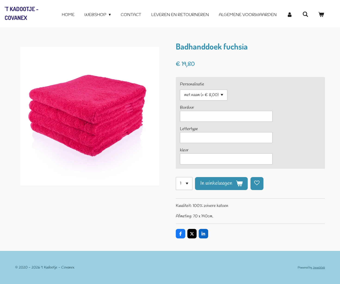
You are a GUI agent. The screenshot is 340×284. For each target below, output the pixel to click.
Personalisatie (192, 84)
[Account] (289, 15)
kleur (184, 150)
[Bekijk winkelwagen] (321, 15)
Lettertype (189, 129)
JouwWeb (319, 268)
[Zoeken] (305, 15)
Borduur (187, 107)
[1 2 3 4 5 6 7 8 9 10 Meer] (184, 183)
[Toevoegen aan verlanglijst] (256, 183)
